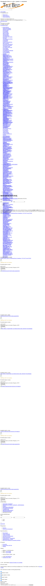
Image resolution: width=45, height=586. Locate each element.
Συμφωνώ (2, 583)
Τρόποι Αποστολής (6, 535)
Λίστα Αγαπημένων (6, 16)
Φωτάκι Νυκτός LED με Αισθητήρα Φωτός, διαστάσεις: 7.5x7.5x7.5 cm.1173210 (15, 258)
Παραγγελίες (5, 14)
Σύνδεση (2, 21)
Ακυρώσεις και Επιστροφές (8, 536)
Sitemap (4, 546)
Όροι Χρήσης (5, 532)
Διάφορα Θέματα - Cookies (8, 539)
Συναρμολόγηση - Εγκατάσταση (9, 538)
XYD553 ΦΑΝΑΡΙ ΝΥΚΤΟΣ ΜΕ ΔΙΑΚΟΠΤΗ (9, 489)
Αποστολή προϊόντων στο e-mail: (6, 584)
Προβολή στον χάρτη (7, 557)
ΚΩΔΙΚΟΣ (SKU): (4, 257)
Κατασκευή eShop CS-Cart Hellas (16, 562)
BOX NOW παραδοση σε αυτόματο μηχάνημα (11, 540)
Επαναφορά (2, 523)
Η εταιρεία (5, 544)
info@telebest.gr (9, 556)
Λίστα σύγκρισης (6, 15)
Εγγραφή (5, 21)
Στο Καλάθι (2, 25)
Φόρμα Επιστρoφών (6, 537)
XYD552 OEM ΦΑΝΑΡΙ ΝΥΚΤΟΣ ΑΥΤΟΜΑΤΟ (10, 431)
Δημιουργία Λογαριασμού (8, 528)
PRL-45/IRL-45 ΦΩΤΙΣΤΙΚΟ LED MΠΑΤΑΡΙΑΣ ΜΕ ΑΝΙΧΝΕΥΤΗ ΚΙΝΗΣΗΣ (15, 373)
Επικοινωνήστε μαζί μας (7, 545)
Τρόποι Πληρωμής (6, 533)
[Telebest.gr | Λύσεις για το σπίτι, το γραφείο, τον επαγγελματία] (12, 8)
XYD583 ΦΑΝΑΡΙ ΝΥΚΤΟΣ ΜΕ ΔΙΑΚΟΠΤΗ (9, 316)
